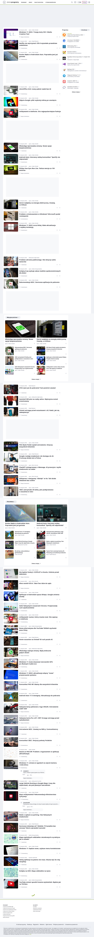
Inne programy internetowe (73, 47)
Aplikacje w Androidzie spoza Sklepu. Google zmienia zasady (56, 358)
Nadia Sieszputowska (34, 835)
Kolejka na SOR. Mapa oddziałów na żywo (35, 871)
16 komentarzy (24, 622)
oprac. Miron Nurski (33, 465)
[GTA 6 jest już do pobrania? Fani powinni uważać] (11, 389)
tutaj (30, 934)
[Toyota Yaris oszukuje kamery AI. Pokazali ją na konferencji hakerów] (41, 554)
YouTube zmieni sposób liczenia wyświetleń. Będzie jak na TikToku (40, 883)
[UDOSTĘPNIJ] (59, 37)
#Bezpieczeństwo (12, 317)
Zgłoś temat (49, 924)
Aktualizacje (84, 30)
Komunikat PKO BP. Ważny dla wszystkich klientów (38, 684)
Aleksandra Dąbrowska (34, 257)
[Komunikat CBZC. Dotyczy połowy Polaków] (11, 742)
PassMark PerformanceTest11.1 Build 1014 (78, 57)
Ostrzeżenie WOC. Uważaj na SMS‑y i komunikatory (38, 729)
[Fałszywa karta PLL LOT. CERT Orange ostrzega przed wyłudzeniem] (11, 719)
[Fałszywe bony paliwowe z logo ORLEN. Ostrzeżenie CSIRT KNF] (41, 535)
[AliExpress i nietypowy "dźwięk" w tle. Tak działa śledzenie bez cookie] (11, 480)
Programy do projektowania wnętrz (9, 909)
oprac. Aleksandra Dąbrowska (35, 397)
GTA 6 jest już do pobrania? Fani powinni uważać (37, 388)
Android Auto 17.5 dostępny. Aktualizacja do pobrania (22, 532)
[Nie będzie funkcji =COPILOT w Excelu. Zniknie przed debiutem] (11, 573)
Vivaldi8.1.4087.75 (72, 81)
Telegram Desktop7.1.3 (73, 75)
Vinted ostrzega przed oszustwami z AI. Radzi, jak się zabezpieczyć (39, 411)
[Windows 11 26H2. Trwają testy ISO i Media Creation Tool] (11, 33)
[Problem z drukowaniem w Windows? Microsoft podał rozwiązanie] (11, 215)
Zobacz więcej (35, 379)
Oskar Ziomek (32, 749)
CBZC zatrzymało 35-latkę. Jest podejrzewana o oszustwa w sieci (24, 358)
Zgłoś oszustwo (38, 2)
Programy (24, 2)
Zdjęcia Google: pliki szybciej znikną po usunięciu (37, 100)
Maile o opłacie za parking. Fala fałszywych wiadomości (55, 542)
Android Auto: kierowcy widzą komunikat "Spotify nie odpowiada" (39, 158)
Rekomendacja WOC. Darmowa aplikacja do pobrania (39, 282)
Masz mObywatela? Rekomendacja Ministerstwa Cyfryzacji (37, 795)
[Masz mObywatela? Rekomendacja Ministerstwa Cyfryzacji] (11, 796)
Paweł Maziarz (32, 385)
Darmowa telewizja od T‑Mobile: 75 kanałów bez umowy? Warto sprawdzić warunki (37, 827)
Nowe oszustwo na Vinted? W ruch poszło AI (36, 639)
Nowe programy (6, 917)
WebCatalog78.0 (71, 46)
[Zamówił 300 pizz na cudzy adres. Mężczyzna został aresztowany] (11, 400)
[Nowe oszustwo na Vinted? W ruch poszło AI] (11, 641)
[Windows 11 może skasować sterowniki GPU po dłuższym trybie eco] (11, 663)
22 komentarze (24, 219)
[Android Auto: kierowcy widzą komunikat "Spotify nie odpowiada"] (11, 158)
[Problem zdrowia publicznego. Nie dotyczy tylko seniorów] (11, 261)
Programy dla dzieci (7, 914)
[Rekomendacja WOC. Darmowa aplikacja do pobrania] (11, 284)
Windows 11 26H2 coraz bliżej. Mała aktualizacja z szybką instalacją (37, 226)
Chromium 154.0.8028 (73, 40)
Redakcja (29, 924)
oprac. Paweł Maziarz (34, 41)
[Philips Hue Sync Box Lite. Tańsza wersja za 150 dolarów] (11, 170)
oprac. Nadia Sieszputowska (35, 269)
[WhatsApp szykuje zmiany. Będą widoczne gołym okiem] (11, 652)
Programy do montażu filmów (8, 911)
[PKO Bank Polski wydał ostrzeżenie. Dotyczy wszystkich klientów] (41, 351)
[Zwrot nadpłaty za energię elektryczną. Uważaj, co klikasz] (11, 204)
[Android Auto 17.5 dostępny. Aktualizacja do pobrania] (9, 535)
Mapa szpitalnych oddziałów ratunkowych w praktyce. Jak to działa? (39, 838)
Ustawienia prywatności (71, 924)
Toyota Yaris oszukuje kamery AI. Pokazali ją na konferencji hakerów (56, 551)
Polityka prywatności (58, 924)
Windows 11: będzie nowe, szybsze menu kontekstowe (39, 848)
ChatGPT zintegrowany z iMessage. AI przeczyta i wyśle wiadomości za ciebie (40, 468)
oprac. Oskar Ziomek (33, 30)
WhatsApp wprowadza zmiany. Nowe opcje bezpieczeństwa (35, 147)
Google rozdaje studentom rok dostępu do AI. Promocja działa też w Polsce (36, 457)
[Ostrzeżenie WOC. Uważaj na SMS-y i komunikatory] (11, 731)
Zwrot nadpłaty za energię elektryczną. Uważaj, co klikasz (37, 204)
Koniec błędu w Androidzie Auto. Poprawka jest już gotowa (38, 55)
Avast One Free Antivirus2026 (75, 35)
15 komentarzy (24, 853)
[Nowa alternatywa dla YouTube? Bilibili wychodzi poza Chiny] (11, 630)
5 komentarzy (24, 105)
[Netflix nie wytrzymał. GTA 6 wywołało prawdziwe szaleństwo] (11, 45)
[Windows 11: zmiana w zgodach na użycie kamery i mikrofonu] (11, 764)
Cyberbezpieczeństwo (37, 909)
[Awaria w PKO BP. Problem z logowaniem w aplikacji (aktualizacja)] (11, 753)
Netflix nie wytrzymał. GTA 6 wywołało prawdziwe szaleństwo (38, 44)
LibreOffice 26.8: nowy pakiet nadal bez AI (35, 89)
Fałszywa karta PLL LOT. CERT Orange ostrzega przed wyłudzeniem (39, 719)
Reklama (42, 924)
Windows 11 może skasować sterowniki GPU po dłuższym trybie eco (36, 663)
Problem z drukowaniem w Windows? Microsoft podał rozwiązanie (39, 215)
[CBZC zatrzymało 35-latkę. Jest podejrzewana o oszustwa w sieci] (9, 360)
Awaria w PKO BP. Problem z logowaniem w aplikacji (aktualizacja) (39, 753)
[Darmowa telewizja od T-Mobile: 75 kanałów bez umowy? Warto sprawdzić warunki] (11, 827)
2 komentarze (24, 59)
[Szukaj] (72, 2)
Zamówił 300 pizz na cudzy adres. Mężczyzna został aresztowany (38, 400)
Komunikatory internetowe (73, 76)
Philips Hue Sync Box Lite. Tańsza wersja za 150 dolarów (37, 169)
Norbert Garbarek (33, 857)
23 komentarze (24, 745)
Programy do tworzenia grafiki (9, 915)
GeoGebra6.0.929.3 (72, 86)
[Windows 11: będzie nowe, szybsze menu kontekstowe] (11, 850)
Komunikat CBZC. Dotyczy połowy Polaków (35, 740)
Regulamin (36, 924)
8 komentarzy (24, 767)
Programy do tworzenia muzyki (9, 908)
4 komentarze (24, 162)
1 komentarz (24, 150)
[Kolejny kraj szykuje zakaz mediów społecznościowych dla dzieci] (11, 272)
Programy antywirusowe (73, 36)
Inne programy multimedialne (74, 53)
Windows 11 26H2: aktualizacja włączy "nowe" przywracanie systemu (36, 674)
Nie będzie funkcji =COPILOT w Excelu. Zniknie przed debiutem (39, 573)
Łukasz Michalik (18, 554)
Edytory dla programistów (73, 65)
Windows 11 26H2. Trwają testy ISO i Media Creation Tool (35, 33)
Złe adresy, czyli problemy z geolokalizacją (22, 551)
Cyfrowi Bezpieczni (50, 2)
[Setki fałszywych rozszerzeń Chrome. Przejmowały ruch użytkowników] (9, 370)
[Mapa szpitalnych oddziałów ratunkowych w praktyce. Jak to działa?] (11, 839)
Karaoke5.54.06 (71, 51)
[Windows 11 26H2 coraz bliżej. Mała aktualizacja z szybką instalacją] (11, 227)
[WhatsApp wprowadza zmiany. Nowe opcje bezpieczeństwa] (11, 147)
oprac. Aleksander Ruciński (21, 544)
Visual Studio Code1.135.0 (74, 63)
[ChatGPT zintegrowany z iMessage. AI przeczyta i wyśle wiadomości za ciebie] (11, 469)
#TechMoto (10, 501)
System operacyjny (36, 911)
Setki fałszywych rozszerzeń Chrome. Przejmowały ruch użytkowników (25, 367)
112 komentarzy (24, 799)
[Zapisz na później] (57, 37)
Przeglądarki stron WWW (73, 41)
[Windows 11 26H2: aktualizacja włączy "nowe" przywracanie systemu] (11, 674)
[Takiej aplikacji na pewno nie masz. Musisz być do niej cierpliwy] (11, 861)
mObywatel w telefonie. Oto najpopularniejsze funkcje (40, 111)
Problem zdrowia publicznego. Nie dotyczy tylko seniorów (37, 261)
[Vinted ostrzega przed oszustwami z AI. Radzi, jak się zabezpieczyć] (11, 412)
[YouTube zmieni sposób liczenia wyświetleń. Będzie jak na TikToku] (11, 883)
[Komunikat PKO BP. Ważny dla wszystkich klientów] (11, 686)
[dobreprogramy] (14, 2)
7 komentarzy (24, 415)
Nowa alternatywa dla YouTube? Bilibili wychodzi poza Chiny (37, 629)
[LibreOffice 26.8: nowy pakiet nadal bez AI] (11, 90)
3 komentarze (24, 48)
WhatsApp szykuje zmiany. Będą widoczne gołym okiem (35, 652)
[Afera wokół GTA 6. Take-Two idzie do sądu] (11, 585)
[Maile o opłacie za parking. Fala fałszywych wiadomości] (41, 544)
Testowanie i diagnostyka (73, 59)
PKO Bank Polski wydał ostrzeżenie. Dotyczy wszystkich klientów (56, 348)
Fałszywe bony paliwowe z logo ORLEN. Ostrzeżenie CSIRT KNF (54, 532)
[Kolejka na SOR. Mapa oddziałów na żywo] (11, 872)
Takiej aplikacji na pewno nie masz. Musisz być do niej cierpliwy (39, 861)
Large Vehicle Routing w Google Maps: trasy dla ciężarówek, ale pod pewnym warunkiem (24, 542)
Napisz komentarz (25, 37)
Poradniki (35, 906)
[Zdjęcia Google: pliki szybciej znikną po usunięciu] (11, 102)
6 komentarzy (24, 94)
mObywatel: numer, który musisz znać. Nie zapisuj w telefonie (55, 367)
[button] (89, 2)
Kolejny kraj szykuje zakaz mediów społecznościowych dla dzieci (39, 272)
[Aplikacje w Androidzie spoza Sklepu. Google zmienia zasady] (41, 360)
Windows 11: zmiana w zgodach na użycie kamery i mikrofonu (38, 764)
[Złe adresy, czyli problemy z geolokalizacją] (9, 554)
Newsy (30, 2)
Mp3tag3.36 (70, 69)
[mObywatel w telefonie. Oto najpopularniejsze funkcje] (11, 113)
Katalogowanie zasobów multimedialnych (76, 70)
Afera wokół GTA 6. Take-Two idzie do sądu (35, 583)
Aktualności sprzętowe (37, 908)
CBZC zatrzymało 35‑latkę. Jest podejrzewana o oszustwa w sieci (36, 491)
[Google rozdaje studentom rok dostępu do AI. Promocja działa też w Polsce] (11, 457)
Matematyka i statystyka (72, 88)
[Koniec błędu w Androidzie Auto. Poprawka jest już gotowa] (11, 56)
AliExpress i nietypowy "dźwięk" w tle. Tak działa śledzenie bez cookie (37, 479)
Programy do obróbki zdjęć (8, 906)
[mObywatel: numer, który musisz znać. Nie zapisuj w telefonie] (41, 370)
